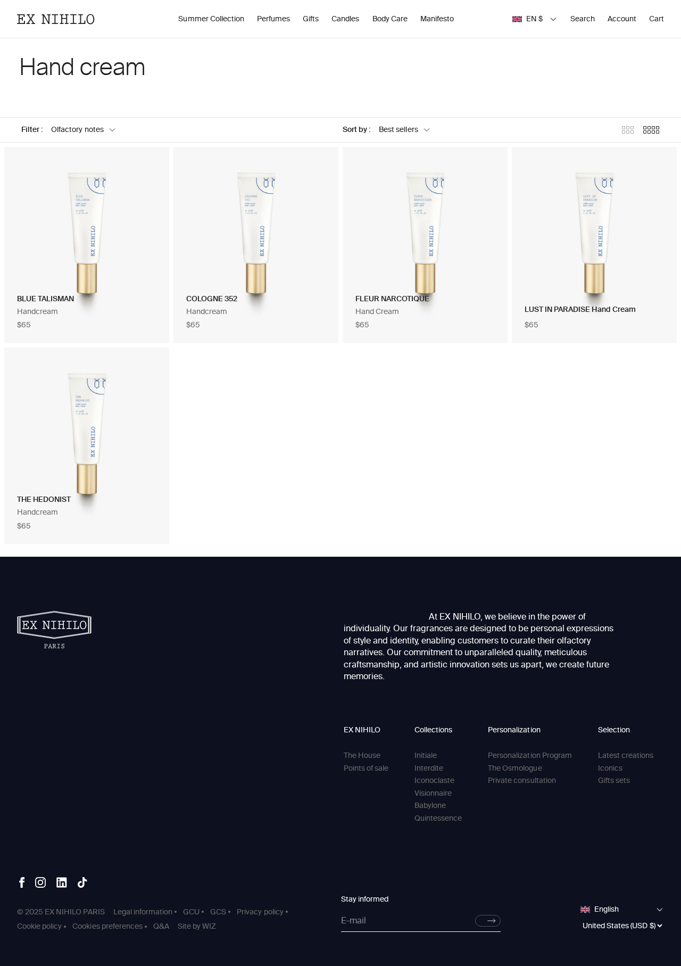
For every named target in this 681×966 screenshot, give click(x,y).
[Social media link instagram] (40, 882)
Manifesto (437, 18)
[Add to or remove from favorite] (150, 166)
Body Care (390, 18)
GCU (191, 912)
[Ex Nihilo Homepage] (56, 19)
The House (362, 755)
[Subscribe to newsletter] (488, 921)
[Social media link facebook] (22, 882)
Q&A (161, 926)
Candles (345, 18)
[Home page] (54, 629)
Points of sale (366, 768)
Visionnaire (433, 793)
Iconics (610, 768)
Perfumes (273, 18)
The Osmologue (515, 768)
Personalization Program (530, 755)
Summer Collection (211, 18)
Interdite (428, 768)
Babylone (430, 805)
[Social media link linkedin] (61, 882)
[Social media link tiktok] (82, 882)
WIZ (209, 926)
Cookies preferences (107, 926)
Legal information (142, 912)
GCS (218, 912)
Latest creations (625, 755)
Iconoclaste (434, 780)
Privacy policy (260, 912)
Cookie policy (39, 926)
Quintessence (438, 818)
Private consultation (522, 780)
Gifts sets (614, 780)
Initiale (425, 755)
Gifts (311, 18)
